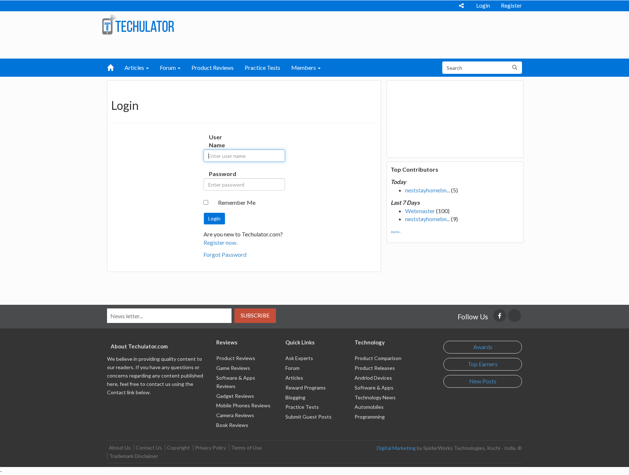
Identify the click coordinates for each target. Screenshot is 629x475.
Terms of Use (246, 447)
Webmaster (420, 210)
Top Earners (483, 363)
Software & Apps (374, 387)
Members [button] (304, 67)
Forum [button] (168, 67)
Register (511, 5)
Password (216, 173)
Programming (370, 417)
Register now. (220, 242)
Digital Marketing (396, 448)
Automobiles (369, 407)
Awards (482, 346)
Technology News (375, 397)
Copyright (178, 447)
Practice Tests (262, 67)
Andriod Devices (373, 378)
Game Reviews (233, 368)
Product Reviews (212, 67)
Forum (292, 368)
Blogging (295, 397)
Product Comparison (378, 358)
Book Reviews (232, 425)
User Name (216, 141)
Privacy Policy (210, 447)
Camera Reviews (235, 415)
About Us (120, 447)
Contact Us (149, 447)
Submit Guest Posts (308, 417)
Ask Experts (299, 358)
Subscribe (255, 315)
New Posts (483, 381)
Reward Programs (305, 387)
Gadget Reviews (235, 396)
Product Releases (375, 368)
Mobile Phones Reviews (243, 405)
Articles (294, 378)
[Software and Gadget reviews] (138, 24)
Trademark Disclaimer (133, 456)
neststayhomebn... (427, 190)
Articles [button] (134, 67)
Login (483, 5)
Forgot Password (224, 254)
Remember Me (237, 202)
